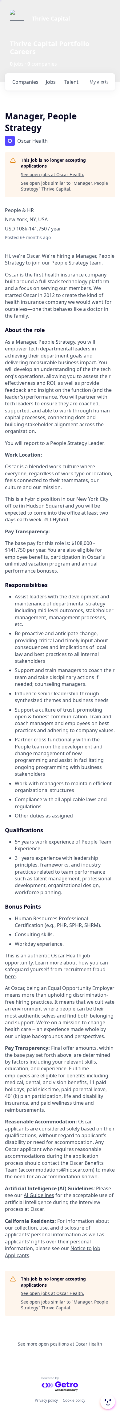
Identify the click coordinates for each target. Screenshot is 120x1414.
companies (25, 82)
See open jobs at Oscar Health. (52, 174)
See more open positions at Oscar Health (60, 1344)
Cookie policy (74, 1400)
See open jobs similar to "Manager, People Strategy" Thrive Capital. (64, 186)
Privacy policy (46, 1400)
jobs (51, 82)
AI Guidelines (39, 1195)
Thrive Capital (51, 18)
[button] (107, 1401)
